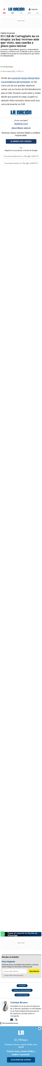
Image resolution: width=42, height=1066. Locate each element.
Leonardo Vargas (22, 995)
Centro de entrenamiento (22, 990)
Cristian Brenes (8, 67)
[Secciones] (4, 9)
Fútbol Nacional (8, 33)
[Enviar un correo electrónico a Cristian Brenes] (11, 1019)
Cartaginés (22, 986)
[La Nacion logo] (16, 9)
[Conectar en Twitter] (16, 1019)
